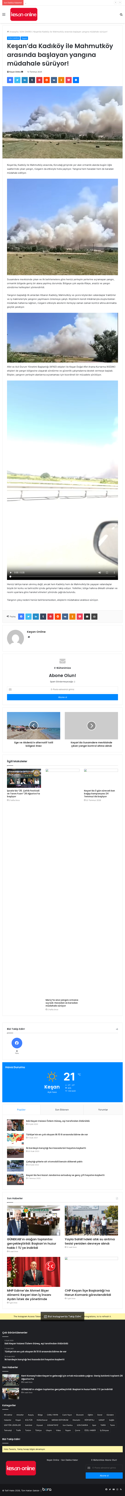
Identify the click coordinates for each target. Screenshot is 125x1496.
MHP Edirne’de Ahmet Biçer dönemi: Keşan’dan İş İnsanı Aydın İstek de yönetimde (29, 1294)
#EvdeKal (8, 1415)
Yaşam (24, 38)
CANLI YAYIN (52, 1415)
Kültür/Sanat (42, 1420)
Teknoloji (8, 1430)
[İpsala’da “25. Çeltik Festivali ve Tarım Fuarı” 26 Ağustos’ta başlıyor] (24, 778)
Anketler (20, 1415)
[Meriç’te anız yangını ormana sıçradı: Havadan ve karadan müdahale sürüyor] (63, 883)
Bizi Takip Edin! (11, 1439)
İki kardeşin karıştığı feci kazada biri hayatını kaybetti (56, 1148)
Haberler (7, 1420)
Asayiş (31, 1415)
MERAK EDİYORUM (60, 1420)
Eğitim (90, 1415)
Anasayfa (13, 31)
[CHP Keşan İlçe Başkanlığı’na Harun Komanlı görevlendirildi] (91, 1272)
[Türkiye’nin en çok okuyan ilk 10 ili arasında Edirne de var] (15, 1138)
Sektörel (28, 1425)
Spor (94, 1425)
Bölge (40, 1415)
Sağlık (111, 1420)
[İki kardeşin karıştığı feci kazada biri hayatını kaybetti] (15, 1152)
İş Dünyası (104, 1430)
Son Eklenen (62, 1109)
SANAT (102, 1420)
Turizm (28, 1430)
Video (58, 1430)
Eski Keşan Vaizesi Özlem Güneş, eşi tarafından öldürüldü (58, 1120)
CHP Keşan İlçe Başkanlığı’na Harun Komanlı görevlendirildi (88, 1292)
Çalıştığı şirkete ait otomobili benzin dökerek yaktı (54, 1161)
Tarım (112, 1425)
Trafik (18, 1430)
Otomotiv (76, 1420)
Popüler (21, 1109)
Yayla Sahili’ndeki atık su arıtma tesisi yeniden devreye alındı (53, 2)
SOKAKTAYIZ (52, 1425)
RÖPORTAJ (89, 1420)
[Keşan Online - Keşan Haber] (24, 14)
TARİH (103, 1425)
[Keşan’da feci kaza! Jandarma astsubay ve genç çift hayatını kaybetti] (15, 1179)
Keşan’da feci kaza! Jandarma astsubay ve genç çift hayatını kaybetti (65, 1175)
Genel (99, 1415)
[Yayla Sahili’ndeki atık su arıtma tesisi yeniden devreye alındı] (91, 1221)
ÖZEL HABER (90, 1430)
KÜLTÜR (28, 1420)
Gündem (110, 1415)
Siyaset (39, 1425)
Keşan (18, 1420)
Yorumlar (103, 1109)
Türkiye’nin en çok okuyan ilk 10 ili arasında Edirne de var (57, 1134)
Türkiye (38, 1430)
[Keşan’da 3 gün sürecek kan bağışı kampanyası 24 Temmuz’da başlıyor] (101, 778)
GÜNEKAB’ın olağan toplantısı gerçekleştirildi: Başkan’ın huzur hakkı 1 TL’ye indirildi (31, 1243)
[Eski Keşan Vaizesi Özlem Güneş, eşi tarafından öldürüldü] (15, 1125)
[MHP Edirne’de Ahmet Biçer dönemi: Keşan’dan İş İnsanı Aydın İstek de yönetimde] (33, 1272)
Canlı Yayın (67, 1415)
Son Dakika (68, 1425)
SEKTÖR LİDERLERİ (12, 1425)
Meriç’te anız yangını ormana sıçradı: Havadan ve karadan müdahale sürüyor (62, 1002)
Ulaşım (49, 1430)
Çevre (77, 1430)
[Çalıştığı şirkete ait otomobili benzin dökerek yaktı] (15, 1166)
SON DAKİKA (26, 31)
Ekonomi (80, 1415)
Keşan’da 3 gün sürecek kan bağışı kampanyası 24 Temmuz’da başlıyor (99, 793)
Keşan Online (15, 72)
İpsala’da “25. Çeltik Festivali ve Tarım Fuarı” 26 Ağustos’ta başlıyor (23, 793)
